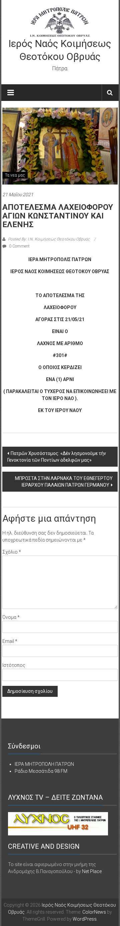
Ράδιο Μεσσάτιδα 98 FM (41, 771)
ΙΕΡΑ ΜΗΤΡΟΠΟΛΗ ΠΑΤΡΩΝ (44, 764)
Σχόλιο (11, 552)
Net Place (92, 871)
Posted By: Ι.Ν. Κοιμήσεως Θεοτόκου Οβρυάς (49, 239)
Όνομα (11, 617)
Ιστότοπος (13, 665)
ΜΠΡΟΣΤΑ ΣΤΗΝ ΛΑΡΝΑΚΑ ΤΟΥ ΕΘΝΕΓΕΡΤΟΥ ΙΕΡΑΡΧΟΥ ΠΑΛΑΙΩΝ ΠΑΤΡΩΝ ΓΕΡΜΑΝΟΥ (64, 482)
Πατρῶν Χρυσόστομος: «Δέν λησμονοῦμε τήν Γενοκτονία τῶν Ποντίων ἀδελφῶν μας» (56, 457)
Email (9, 641)
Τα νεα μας (15, 175)
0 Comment (19, 246)
